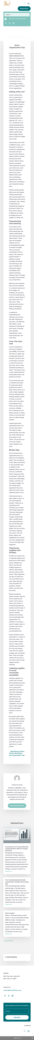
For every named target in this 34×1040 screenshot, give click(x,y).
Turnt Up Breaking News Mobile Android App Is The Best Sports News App (17, 882)
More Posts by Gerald (17, 805)
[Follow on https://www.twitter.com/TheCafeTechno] (9, 23)
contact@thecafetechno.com (12, 990)
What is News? (10, 913)
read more (8, 871)
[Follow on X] (8, 995)
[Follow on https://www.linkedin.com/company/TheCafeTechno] (13, 23)
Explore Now (24, 8)
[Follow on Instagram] (12, 995)
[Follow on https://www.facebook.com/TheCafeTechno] (5, 23)
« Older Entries (8, 941)
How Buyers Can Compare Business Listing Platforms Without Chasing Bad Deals (16, 848)
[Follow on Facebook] (4, 995)
